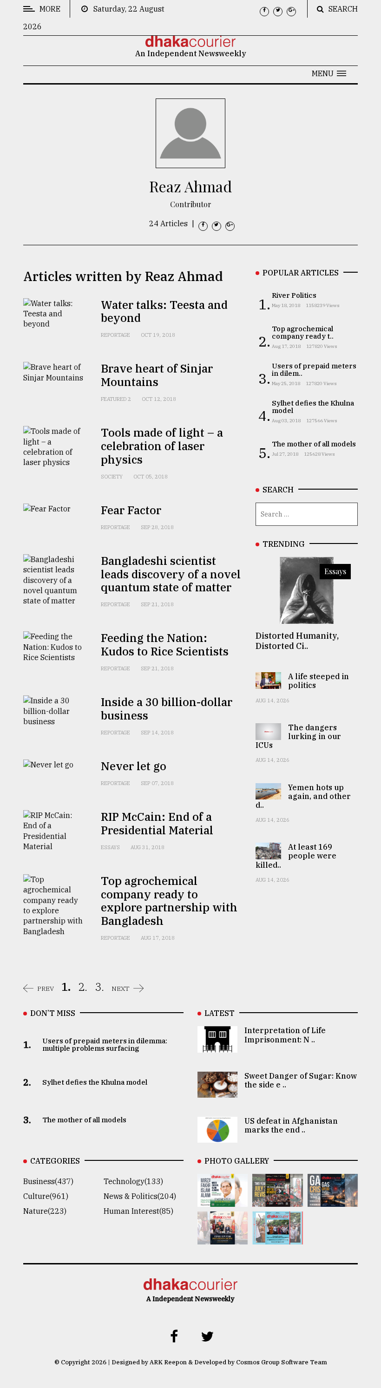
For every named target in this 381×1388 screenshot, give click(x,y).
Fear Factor (131, 510)
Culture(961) (45, 1196)
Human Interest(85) (138, 1211)
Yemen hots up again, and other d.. (303, 796)
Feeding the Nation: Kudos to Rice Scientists (165, 644)
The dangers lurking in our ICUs (298, 736)
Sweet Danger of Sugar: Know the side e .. (300, 1080)
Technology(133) (133, 1181)
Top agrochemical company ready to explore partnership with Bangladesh (169, 900)
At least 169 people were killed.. (296, 855)
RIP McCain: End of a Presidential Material (157, 823)
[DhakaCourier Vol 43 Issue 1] (222, 1238)
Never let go (133, 766)
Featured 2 (116, 399)
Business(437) (48, 1181)
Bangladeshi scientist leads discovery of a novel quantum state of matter (171, 574)
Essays (110, 847)
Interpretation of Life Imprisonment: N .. (285, 1035)
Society (112, 476)
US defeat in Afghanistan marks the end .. (291, 1125)
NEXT (121, 988)
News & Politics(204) (140, 1196)
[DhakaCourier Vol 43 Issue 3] (277, 1200)
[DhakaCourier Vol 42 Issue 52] (277, 1238)
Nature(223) (44, 1211)
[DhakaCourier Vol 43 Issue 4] (222, 1200)
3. (99, 986)
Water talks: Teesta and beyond (164, 311)
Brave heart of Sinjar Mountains (157, 375)
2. (82, 986)
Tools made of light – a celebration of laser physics (162, 446)
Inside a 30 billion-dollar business (166, 708)
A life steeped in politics (318, 681)
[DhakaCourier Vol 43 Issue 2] (333, 1200)
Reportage (115, 335)
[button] (329, 73)
